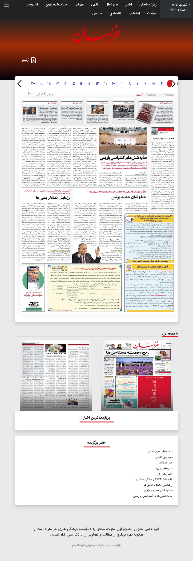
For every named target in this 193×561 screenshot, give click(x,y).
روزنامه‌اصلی (148, 4)
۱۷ (57, 83)
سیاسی (97, 13)
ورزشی (79, 4)
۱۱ (105, 83)
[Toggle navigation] (6, 4)
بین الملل (112, 4)
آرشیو (25, 59)
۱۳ (89, 83)
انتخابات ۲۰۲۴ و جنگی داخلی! (154, 479)
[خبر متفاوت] (97, 111)
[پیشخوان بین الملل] (155, 110)
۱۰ (113, 83)
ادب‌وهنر (32, 4)
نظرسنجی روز (164, 468)
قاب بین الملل (164, 457)
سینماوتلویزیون (56, 4)
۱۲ (97, 83)
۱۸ (49, 83)
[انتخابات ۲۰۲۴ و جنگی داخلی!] (162, 169)
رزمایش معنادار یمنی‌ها (158, 484)
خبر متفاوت (165, 462)
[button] (173, 83)
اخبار (128, 4)
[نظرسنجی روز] (72, 111)
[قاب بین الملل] (123, 111)
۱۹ (41, 83)
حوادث (152, 13)
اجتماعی (134, 13)
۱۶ (65, 83)
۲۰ (33, 83)
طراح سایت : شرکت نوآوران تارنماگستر (96, 545)
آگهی (94, 4)
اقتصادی (115, 13)
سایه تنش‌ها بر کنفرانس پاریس (153, 495)
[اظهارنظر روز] (39, 111)
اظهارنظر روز (165, 473)
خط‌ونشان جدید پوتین (158, 490)
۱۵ (73, 83)
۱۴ (81, 83)
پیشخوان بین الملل (160, 451)
